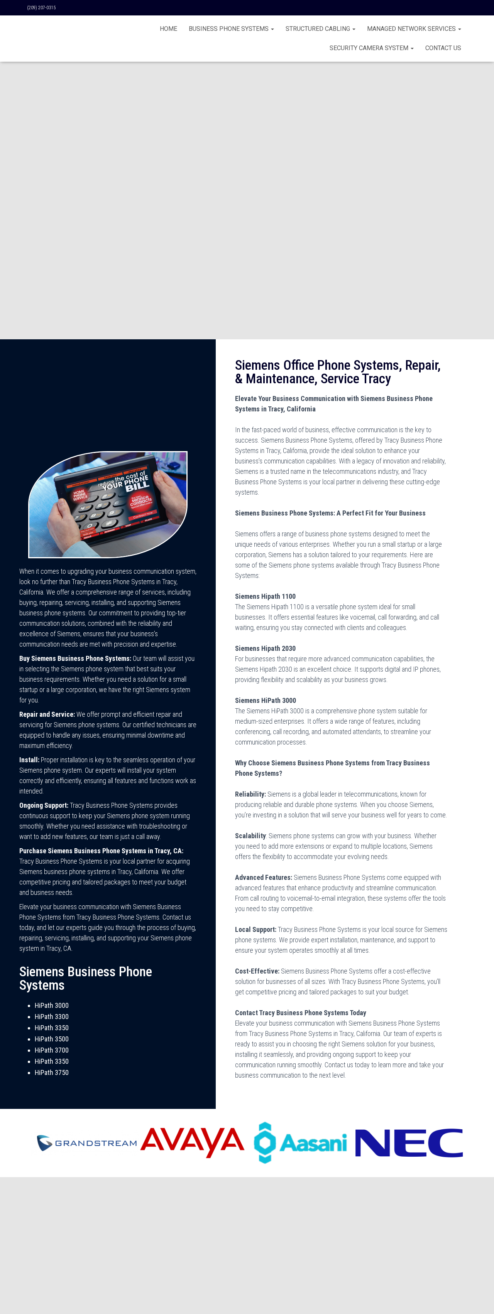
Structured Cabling (319, 28)
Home (168, 28)
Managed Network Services (412, 28)
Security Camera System (370, 48)
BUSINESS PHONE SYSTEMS (229, 28)
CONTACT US (443, 48)
